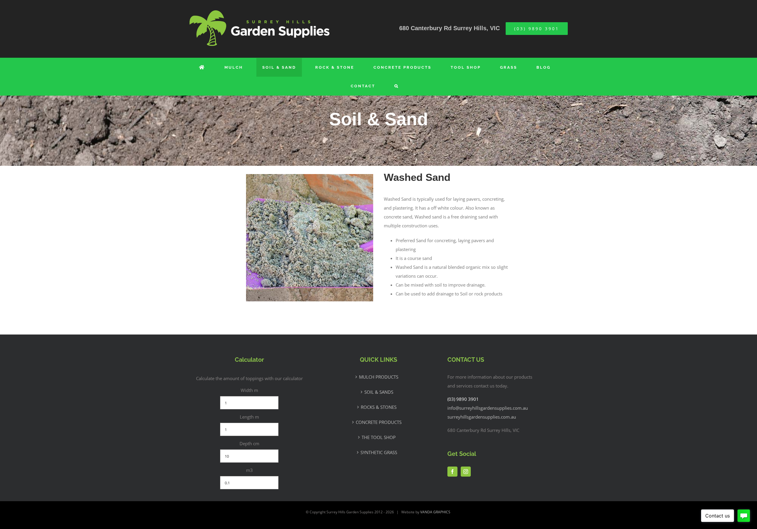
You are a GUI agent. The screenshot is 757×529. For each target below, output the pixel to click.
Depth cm (249, 443)
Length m (249, 417)
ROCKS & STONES (379, 407)
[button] (397, 86)
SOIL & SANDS (378, 392)
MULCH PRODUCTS (378, 377)
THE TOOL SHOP (379, 437)
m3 (249, 470)
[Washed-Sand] (309, 177)
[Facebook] (452, 472)
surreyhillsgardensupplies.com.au (481, 417)
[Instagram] (466, 472)
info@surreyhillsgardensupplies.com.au (487, 408)
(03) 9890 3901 (463, 399)
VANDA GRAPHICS (435, 511)
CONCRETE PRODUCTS (379, 422)
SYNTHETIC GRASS (378, 452)
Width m (249, 390)
